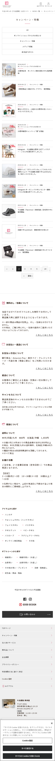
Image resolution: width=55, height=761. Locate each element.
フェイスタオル (11, 525)
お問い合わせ (29, 614)
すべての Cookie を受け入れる (27, 756)
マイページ (48, 6)
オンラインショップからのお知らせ (27, 35)
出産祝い (8, 562)
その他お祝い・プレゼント (16, 567)
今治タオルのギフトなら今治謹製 (28, 589)
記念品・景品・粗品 (13, 573)
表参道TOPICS (27, 52)
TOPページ (6, 628)
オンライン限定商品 (13, 540)
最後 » (30, 276)
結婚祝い (8, 557)
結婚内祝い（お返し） (28, 557)
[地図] (19, 711)
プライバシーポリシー (10, 664)
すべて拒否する (27, 748)
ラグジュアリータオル (30, 535)
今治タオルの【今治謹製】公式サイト (15, 11)
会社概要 (5, 657)
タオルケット (10, 530)
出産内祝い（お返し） (28, 562)
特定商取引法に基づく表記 (12, 671)
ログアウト (40, 6)
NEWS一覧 (36, 11)
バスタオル (29, 525)
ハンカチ (8, 514)
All (27, 30)
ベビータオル (28, 530)
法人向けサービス (9, 642)
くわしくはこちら (44, 335)
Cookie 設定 (27, 740)
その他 (31, 540)
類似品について (8, 650)
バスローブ (9, 535)
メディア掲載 (27, 46)
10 (45, 269)
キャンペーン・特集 (27, 41)
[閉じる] (52, 723)
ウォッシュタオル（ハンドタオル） (20, 520)
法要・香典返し (41, 567)
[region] (27, 740)
